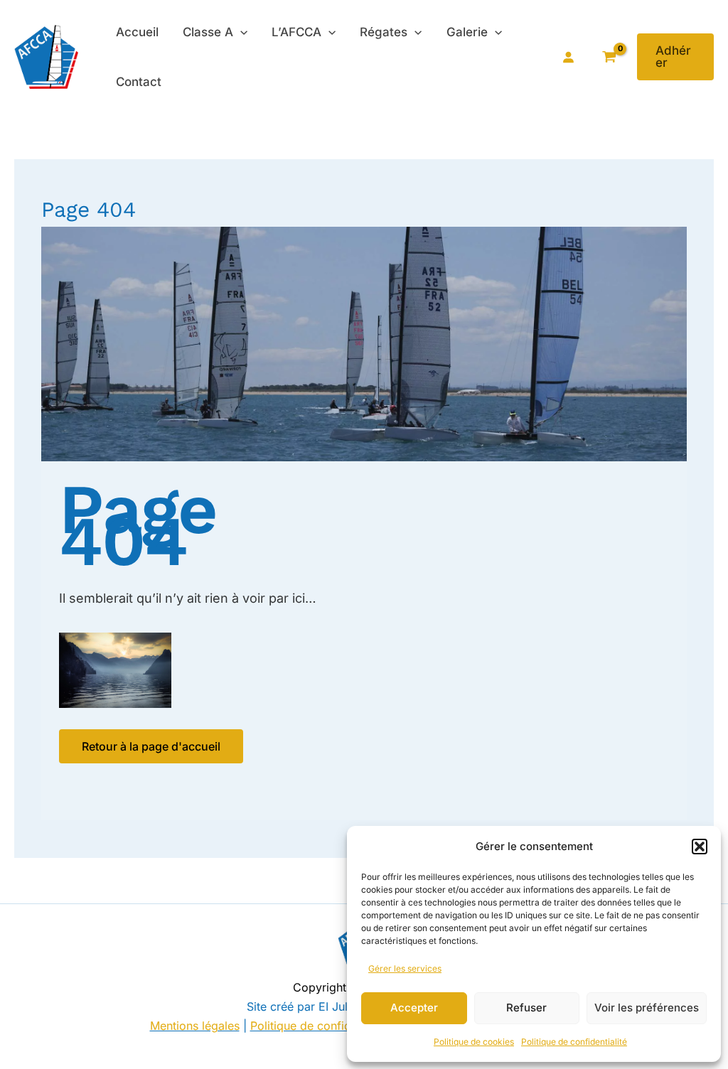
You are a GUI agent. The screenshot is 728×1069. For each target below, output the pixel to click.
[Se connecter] (568, 57)
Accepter (414, 1007)
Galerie (467, 32)
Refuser (526, 1007)
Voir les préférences (646, 1007)
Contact (138, 82)
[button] (699, 846)
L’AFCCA (296, 32)
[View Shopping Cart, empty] (609, 57)
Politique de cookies (474, 1041)
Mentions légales (195, 1026)
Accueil (137, 32)
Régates (383, 32)
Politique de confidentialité (574, 1041)
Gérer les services (404, 968)
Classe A (208, 32)
